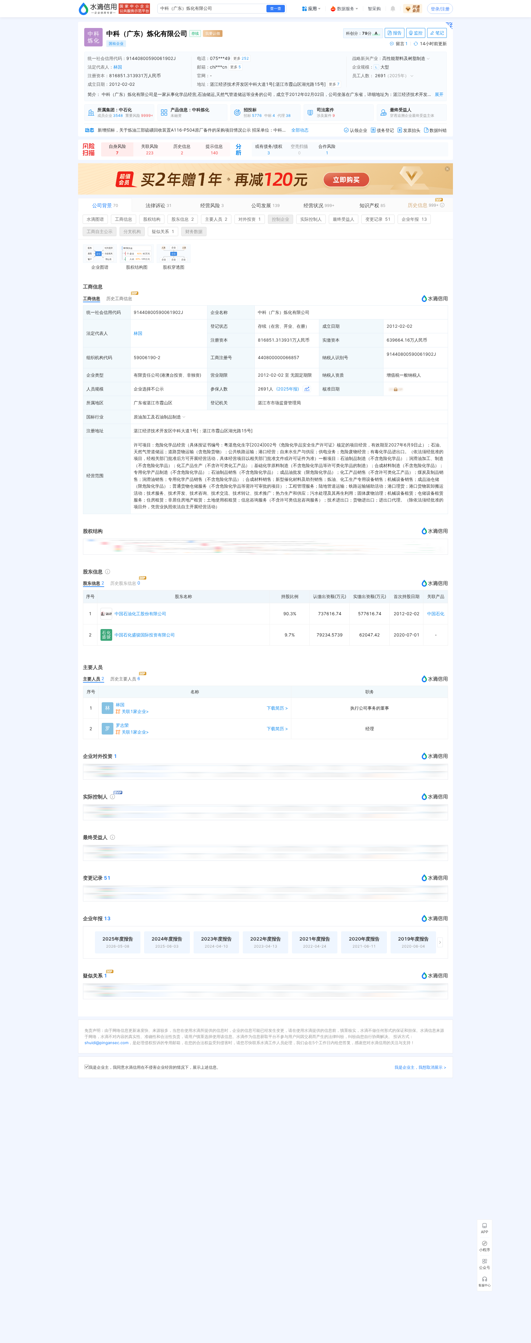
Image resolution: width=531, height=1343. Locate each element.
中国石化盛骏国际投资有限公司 (145, 634)
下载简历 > (277, 708)
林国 (117, 66)
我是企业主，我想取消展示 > (420, 1067)
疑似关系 (163, 231)
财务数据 (194, 231)
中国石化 (435, 613)
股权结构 (151, 219)
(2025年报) (287, 388)
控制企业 (280, 219)
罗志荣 (122, 725)
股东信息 (182, 219)
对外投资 (249, 219)
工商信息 (123, 219)
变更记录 (378, 219)
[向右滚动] (440, 942)
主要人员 (216, 219)
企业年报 (414, 219)
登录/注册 (440, 8)
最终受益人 (343, 219)
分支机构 (132, 231)
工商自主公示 (99, 231)
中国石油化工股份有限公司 (140, 613)
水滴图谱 (95, 219)
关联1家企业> (135, 711)
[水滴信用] (97, 8)
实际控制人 (311, 219)
